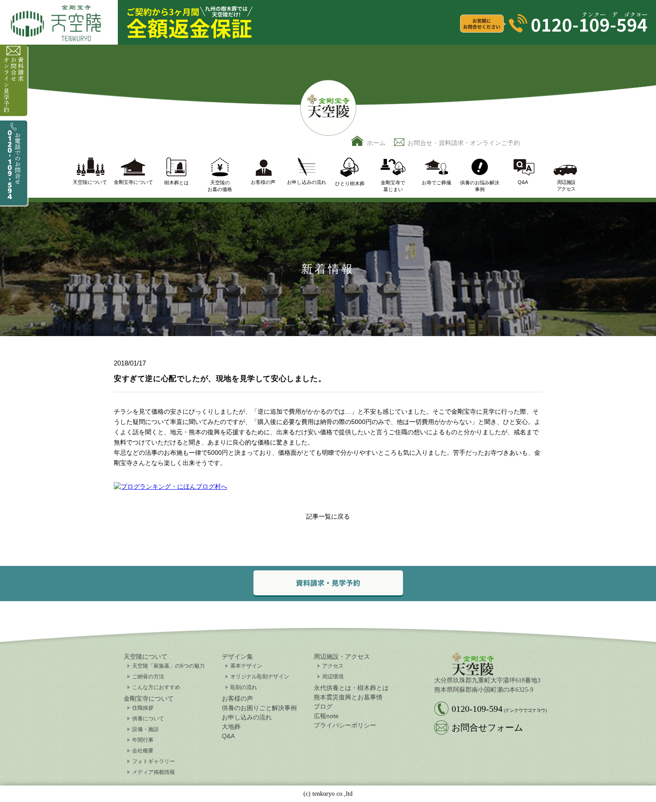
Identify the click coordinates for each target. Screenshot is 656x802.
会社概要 (143, 751)
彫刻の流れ (243, 687)
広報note (326, 715)
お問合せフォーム (487, 727)
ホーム (376, 142)
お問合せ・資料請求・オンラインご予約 (463, 142)
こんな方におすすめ (156, 687)
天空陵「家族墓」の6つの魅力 (168, 666)
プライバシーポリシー (345, 725)
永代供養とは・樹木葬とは (351, 687)
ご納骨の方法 (148, 676)
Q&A (228, 736)
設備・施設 (145, 729)
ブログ (323, 706)
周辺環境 (333, 676)
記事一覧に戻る (328, 516)
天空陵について (145, 656)
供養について (148, 718)
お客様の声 (237, 698)
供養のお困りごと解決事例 (259, 707)
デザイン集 (237, 656)
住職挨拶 (143, 708)
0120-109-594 (499, 709)
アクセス (333, 666)
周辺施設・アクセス (342, 656)
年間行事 (143, 740)
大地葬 (231, 726)
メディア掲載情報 (153, 772)
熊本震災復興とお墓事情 (348, 697)
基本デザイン (246, 666)
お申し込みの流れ (247, 717)
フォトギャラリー (153, 761)
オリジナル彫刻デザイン (259, 676)
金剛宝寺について (149, 698)
